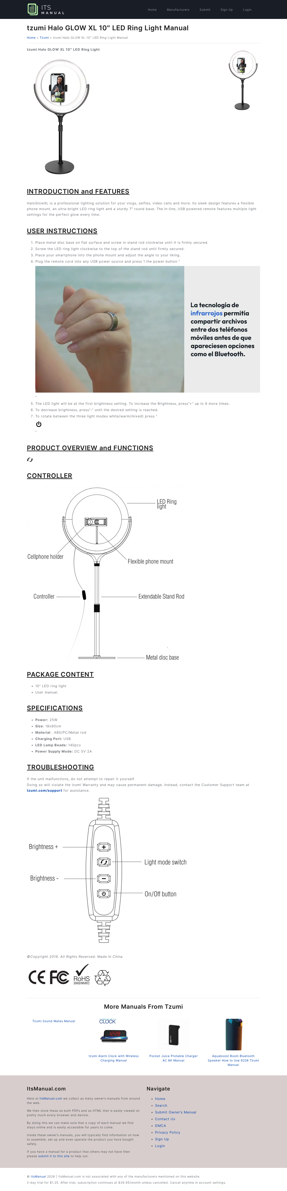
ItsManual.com (50, 1098)
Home (152, 9)
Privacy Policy (167, 1132)
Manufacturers (178, 9)
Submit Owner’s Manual (175, 1112)
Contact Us (165, 1119)
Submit (205, 9)
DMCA (160, 1126)
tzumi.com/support (44, 790)
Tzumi (44, 37)
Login (247, 9)
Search (161, 1105)
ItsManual (38, 1176)
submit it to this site (54, 1156)
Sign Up (227, 9)
